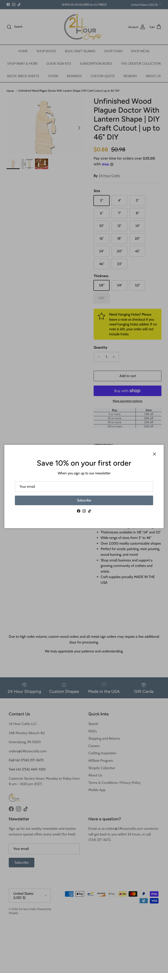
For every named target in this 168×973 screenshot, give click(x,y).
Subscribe (84, 500)
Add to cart (127, 376)
